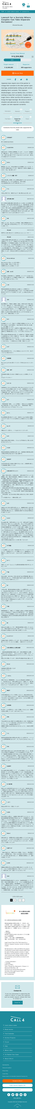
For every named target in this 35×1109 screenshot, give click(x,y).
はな (8, 299)
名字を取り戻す (10, 198)
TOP (2, 11)
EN (28, 6)
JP (28, 4)
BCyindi (9, 230)
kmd (8, 876)
